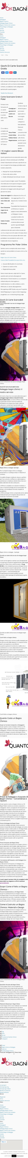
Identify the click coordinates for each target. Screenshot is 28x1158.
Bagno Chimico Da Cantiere (7, 25)
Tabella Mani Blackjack (7, 93)
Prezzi (3, 1045)
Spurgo (2, 30)
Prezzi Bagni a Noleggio (6, 27)
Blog (7, 55)
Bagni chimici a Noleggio (8, 1047)
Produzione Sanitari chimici (9, 1037)
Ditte (3, 1033)
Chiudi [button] (14, 1155)
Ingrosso (4, 1049)
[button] (14, 34)
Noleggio (2, 19)
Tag (3, 1031)
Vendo (2, 28)
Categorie (4, 1039)
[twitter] (7, 72)
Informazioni (20, 1156)
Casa (2, 55)
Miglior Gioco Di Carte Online (8, 257)
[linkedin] (15, 72)
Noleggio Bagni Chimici (6, 23)
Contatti (2, 32)
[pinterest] (11, 72)
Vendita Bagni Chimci (8, 1051)
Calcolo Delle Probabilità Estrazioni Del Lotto (13, 260)
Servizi (3, 1035)
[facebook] (3, 72)
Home (1, 18)
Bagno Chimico (4, 21)
